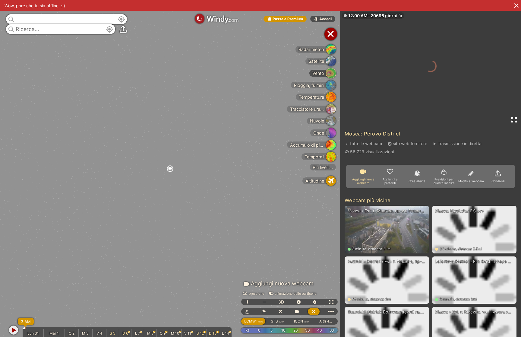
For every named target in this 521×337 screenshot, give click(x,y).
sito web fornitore (410, 143)
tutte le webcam (366, 143)
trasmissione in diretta (459, 143)
